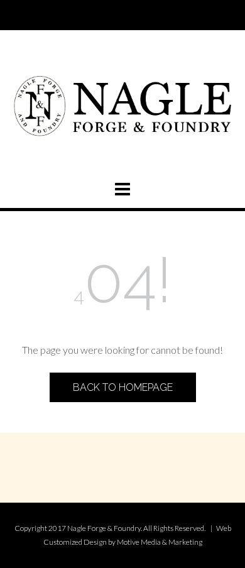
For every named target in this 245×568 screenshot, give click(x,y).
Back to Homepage (123, 387)
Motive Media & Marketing (159, 542)
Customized (62, 542)
